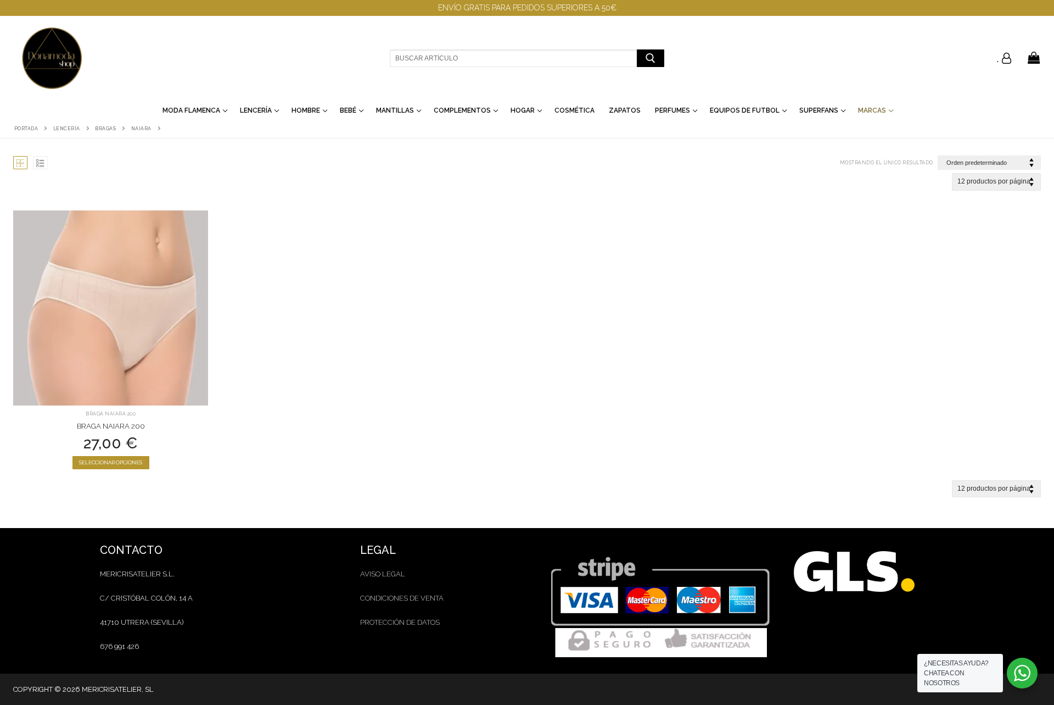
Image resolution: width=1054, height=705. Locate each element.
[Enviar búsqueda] (650, 57)
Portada (26, 128)
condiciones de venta (402, 598)
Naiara (141, 128)
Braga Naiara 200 (111, 414)
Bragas (105, 128)
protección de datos (400, 622)
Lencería (66, 128)
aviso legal (382, 574)
